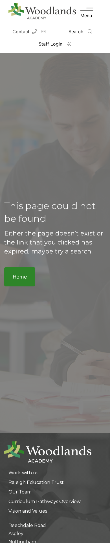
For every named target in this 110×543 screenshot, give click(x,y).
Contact (21, 31)
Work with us (23, 472)
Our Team (20, 492)
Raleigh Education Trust (36, 482)
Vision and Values (27, 511)
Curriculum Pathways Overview (44, 501)
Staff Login (51, 44)
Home (20, 277)
